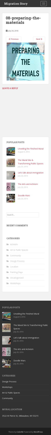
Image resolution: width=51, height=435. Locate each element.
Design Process (17, 261)
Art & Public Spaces (19, 250)
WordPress (38, 432)
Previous (14, 39)
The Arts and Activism (28, 184)
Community (15, 255)
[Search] (41, 214)
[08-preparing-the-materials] (25, 61)
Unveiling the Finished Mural (30, 148)
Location (14, 266)
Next (38, 39)
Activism (14, 244)
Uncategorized (17, 277)
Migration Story (16, 3)
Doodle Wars (24, 195)
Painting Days (16, 272)
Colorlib (20, 432)
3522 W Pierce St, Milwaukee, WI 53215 (20, 415)
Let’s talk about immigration (30, 172)
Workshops (15, 283)
